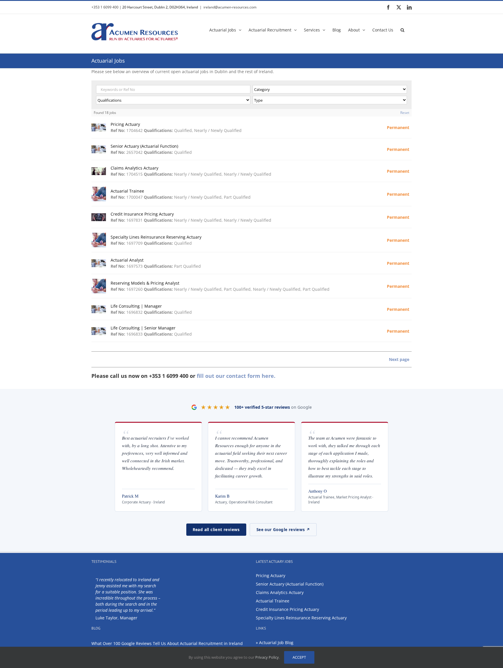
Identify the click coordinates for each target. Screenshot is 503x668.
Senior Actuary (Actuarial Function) (289, 584)
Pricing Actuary (270, 575)
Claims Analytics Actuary (280, 592)
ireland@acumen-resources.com (229, 7)
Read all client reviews (216, 529)
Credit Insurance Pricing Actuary (287, 609)
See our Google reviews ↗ (283, 529)
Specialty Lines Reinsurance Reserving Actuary (301, 618)
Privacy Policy (267, 657)
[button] (402, 29)
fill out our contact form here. (236, 375)
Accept (299, 657)
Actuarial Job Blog (276, 642)
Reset (404, 112)
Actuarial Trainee (272, 601)
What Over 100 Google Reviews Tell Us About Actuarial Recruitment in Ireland (167, 643)
